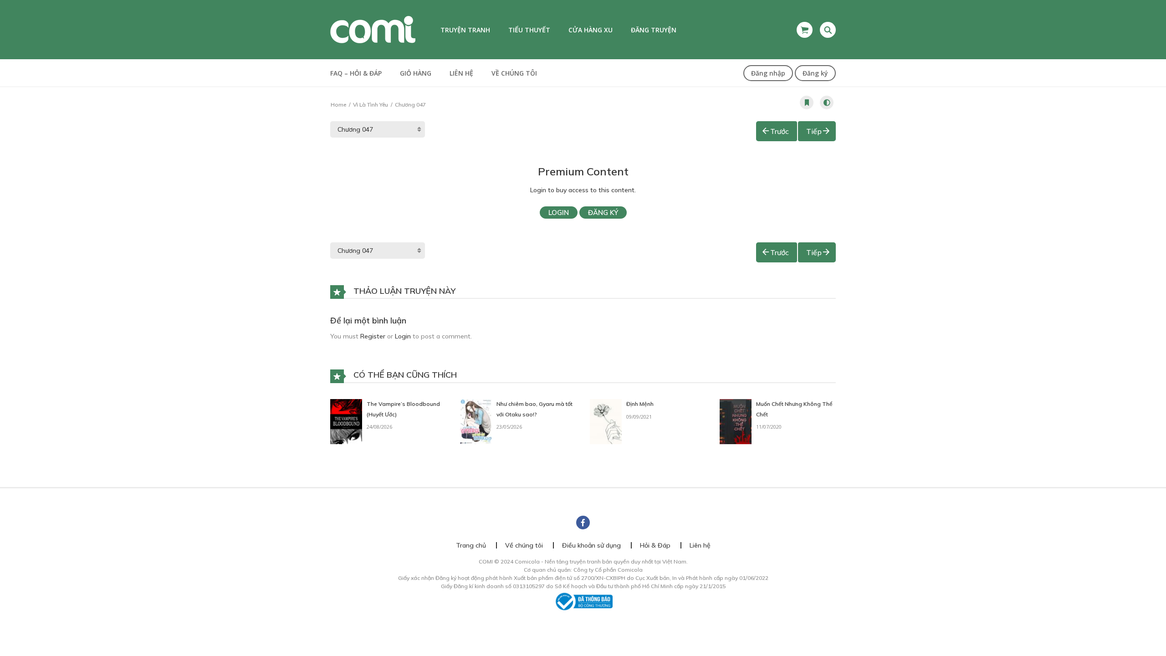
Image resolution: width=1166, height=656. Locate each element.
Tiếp (814, 131)
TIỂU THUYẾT (529, 30)
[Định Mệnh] (606, 421)
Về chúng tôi (514, 73)
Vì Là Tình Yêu (370, 104)
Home (338, 104)
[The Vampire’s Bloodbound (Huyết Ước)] (346, 421)
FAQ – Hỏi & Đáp (356, 73)
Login (558, 212)
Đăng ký (815, 73)
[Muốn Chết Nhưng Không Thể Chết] (736, 421)
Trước (779, 131)
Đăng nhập (768, 73)
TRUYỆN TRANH (465, 30)
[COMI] (372, 29)
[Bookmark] (806, 102)
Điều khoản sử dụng (591, 545)
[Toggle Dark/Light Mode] (827, 102)
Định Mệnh (640, 403)
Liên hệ (461, 73)
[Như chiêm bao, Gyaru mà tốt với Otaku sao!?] (476, 421)
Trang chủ (471, 545)
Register (372, 336)
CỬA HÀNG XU (590, 30)
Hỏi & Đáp (655, 545)
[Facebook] (583, 522)
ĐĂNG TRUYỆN (653, 30)
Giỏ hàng (415, 73)
